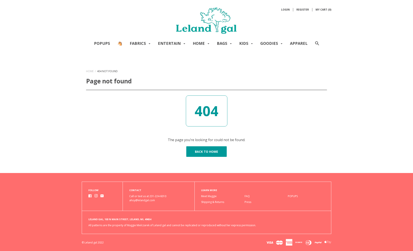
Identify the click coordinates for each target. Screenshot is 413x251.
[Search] (317, 45)
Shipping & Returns (212, 202)
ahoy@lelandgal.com (142, 200)
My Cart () (323, 9)
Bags (222, 43)
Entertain (170, 43)
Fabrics (138, 43)
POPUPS (102, 43)
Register (302, 9)
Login (285, 9)
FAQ (247, 196)
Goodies (269, 43)
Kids (244, 43)
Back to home (206, 152)
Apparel (299, 43)
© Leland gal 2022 (93, 242)
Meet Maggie (209, 196)
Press (248, 202)
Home (199, 43)
